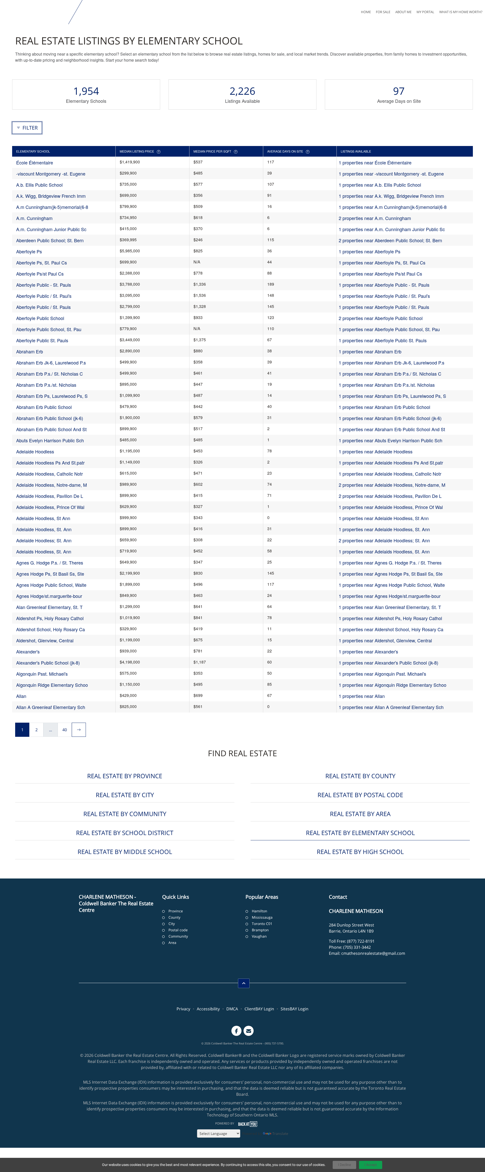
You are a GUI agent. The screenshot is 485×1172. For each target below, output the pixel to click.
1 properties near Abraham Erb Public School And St (392, 429)
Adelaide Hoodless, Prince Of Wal (50, 507)
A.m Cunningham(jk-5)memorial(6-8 (52, 207)
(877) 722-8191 (361, 941)
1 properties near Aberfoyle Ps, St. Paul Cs (382, 262)
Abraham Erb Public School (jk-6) (49, 418)
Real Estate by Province (124, 776)
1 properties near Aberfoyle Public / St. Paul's (384, 295)
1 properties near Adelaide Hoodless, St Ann (384, 518)
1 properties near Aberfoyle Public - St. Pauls (384, 284)
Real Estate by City (125, 795)
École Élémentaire (34, 162)
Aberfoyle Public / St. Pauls (43, 307)
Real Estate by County (360, 776)
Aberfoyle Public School (40, 318)
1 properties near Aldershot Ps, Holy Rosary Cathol (390, 618)
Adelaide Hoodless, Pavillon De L (49, 496)
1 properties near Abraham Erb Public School (384, 407)
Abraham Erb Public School (44, 407)
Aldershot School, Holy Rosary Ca (50, 629)
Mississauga (262, 917)
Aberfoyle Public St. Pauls (42, 340)
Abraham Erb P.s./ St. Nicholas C (49, 373)
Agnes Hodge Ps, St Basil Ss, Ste (50, 573)
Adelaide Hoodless (35, 451)
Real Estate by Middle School (125, 851)
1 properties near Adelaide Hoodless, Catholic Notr (390, 473)
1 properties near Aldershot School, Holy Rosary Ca (391, 629)
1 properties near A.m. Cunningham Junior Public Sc (392, 229)
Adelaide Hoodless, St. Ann (43, 529)
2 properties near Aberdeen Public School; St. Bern (390, 240)
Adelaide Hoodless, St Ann (43, 518)
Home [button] (366, 12)
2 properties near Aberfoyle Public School (381, 318)
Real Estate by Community (124, 814)
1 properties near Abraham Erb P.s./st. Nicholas (387, 384)
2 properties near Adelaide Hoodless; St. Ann (384, 540)
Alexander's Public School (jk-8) (48, 662)
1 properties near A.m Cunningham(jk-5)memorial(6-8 (393, 207)
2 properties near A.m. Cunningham (375, 218)
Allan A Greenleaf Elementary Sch (50, 707)
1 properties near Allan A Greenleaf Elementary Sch (391, 707)
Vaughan (259, 936)
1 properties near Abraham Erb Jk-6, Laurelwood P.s (391, 362)
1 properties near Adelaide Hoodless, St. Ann (384, 529)
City (171, 923)
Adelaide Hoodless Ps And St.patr (50, 462)
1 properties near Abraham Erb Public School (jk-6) (390, 418)
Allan (21, 696)
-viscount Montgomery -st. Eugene (50, 173)
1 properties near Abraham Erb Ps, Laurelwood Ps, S (392, 396)
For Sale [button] (383, 12)
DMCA (232, 1009)
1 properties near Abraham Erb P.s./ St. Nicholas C (390, 373)
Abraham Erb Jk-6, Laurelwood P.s (51, 362)
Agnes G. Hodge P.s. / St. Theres (49, 562)
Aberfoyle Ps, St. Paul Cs (41, 262)
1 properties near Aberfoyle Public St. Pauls (383, 340)
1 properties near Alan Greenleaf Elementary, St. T (390, 607)
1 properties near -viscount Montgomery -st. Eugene (391, 173)
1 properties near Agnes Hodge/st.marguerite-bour (390, 596)
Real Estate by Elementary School (360, 832)
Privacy (183, 1009)
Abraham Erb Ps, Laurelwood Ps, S (52, 396)
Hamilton (259, 911)
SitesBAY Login (294, 1009)
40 (64, 729)
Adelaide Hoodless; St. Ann (43, 540)
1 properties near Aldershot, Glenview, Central (385, 640)
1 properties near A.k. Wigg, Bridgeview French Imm (391, 195)
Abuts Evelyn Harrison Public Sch (50, 440)
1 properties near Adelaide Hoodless (376, 451)
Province (175, 911)
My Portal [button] (425, 12)
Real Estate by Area (360, 814)
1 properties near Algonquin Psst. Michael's (382, 673)
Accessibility (208, 1009)
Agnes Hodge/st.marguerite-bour (49, 596)
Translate (280, 1133)
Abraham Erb (29, 351)
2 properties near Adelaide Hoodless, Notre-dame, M (392, 484)
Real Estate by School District (124, 832)
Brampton (260, 929)
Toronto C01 (262, 923)
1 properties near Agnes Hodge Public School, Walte (392, 584)
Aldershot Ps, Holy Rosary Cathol (50, 618)
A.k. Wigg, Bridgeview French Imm (51, 195)
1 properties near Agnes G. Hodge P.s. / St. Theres (390, 562)
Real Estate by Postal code (360, 795)
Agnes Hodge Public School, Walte (51, 584)
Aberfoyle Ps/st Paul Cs (40, 273)
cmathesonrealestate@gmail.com (373, 953)
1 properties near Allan (362, 696)
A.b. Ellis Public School (39, 184)
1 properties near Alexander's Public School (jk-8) (388, 662)
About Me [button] (403, 12)
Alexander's (28, 651)
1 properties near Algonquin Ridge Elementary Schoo (392, 684)
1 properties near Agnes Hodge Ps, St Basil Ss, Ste (391, 573)
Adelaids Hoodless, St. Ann (43, 551)
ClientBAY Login (259, 1009)
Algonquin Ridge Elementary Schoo (52, 684)
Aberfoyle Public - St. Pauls (43, 284)
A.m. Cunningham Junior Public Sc (51, 229)
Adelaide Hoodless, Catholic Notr (49, 473)
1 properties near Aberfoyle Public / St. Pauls (384, 307)
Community (178, 936)
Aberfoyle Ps (29, 251)
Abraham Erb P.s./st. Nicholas (46, 384)
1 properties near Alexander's (368, 651)
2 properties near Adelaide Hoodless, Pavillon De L (390, 496)
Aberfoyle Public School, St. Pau (48, 329)
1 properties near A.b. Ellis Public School (380, 184)
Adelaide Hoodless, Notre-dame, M (51, 484)
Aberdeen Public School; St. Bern (50, 240)
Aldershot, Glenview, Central (45, 640)
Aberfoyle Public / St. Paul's (43, 295)
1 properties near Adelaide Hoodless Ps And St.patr (391, 462)
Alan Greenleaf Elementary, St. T (49, 607)
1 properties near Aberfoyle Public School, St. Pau (389, 329)
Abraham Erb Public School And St (51, 429)
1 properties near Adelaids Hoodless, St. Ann (384, 551)
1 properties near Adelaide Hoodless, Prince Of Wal (391, 507)
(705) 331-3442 (357, 947)
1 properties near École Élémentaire (375, 162)
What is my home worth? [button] (460, 12)
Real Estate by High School (360, 851)
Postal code (178, 929)
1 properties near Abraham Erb (370, 351)
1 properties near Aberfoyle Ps (369, 251)
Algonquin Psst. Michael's (42, 673)
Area (172, 942)
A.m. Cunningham (34, 218)
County (174, 917)
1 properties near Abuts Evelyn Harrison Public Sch (390, 440)
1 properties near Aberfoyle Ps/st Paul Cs (380, 273)
